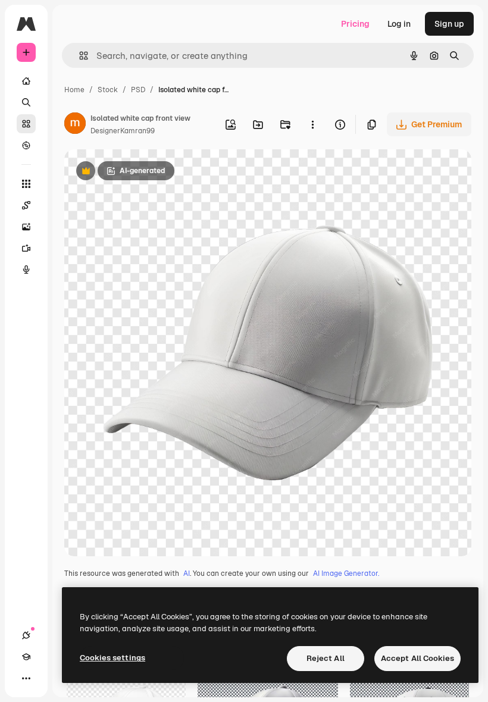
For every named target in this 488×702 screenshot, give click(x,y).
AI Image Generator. (346, 573)
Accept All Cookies (417, 658)
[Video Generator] (26, 248)
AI (186, 573)
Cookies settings (112, 658)
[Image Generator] (26, 226)
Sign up (449, 23)
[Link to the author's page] (75, 124)
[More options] (312, 124)
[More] (26, 678)
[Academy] (26, 656)
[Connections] (26, 635)
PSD (138, 90)
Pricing (355, 23)
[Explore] (26, 145)
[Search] (26, 102)
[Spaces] (26, 205)
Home (74, 90)
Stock (108, 90)
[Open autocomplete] (78, 55)
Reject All (325, 658)
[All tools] (26, 183)
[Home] (26, 80)
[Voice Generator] (26, 269)
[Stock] (26, 123)
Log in (399, 23)
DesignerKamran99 (122, 131)
